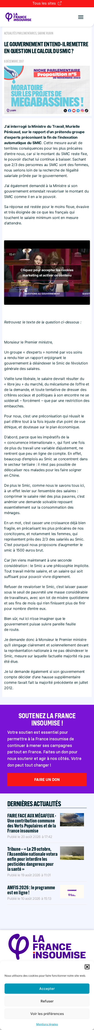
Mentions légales (47, 1024)
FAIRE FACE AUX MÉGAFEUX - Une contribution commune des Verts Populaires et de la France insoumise (31, 823)
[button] (87, 967)
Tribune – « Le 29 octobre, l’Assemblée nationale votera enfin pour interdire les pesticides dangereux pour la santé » (32, 859)
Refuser (47, 1001)
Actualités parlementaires (20, 33)
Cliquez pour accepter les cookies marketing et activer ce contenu (47, 272)
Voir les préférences (47, 1014)
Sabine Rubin (45, 33)
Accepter (47, 988)
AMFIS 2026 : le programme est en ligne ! (31, 890)
